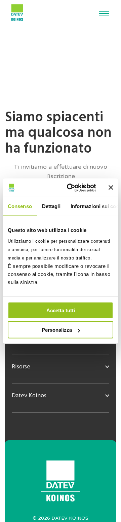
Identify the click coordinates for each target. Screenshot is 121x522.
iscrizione (62, 176)
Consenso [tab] (20, 206)
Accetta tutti (60, 310)
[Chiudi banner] (111, 187)
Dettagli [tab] (51, 206)
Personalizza (57, 330)
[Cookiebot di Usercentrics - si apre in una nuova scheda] (71, 187)
